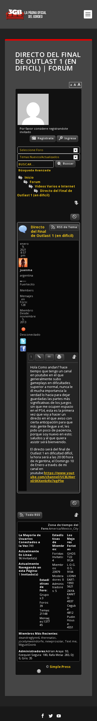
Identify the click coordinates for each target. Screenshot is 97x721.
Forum (34, 182)
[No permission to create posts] (74, 217)
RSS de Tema (66, 227)
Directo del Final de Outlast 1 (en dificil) (44, 193)
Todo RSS (32, 515)
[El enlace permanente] (49, 357)
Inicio (29, 177)
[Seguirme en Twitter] (23, 340)
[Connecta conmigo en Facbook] (23, 348)
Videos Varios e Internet (55, 186)
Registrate (45, 138)
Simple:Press (60, 666)
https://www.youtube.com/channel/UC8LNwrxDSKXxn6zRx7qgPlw (52, 477)
